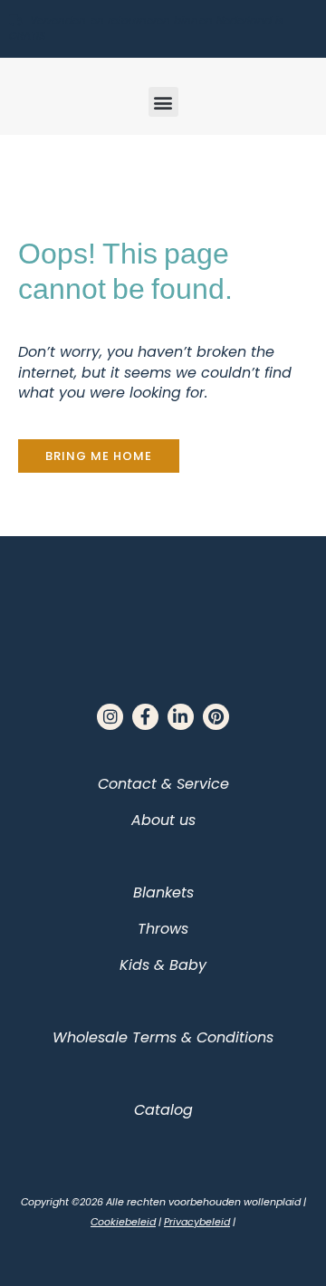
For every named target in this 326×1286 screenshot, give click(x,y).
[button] (163, 102)
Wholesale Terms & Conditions (163, 1037)
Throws (163, 928)
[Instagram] (110, 717)
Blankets (163, 892)
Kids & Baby (163, 965)
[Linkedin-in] (181, 717)
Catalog (163, 1109)
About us (163, 820)
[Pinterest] (216, 717)
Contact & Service (163, 783)
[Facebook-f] (145, 717)
